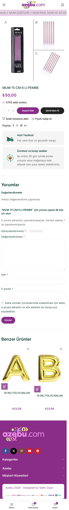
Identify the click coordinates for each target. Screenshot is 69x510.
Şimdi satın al (52, 110)
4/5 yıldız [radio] (39, 231)
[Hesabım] (62, 5)
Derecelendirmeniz (13, 231)
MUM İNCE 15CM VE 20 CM (50, 12)
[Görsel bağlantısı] (23, 433)
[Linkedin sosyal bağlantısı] (25, 125)
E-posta (7, 288)
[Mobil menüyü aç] (4, 5)
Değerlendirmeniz (13, 236)
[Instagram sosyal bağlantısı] (21, 451)
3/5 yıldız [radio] (36, 231)
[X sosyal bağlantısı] (17, 125)
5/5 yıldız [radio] (41, 231)
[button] (4, 386)
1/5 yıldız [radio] (30, 231)
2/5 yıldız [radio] (33, 231)
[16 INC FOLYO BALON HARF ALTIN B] (49, 369)
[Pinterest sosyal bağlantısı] (21, 125)
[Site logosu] (33, 4)
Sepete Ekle (28, 110)
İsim (4, 274)
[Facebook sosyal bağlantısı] (13, 125)
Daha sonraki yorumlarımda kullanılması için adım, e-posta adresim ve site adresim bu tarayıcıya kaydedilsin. (33, 307)
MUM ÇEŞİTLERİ (19, 12)
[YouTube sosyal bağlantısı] (29, 451)
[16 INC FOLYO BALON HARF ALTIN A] (17, 367)
